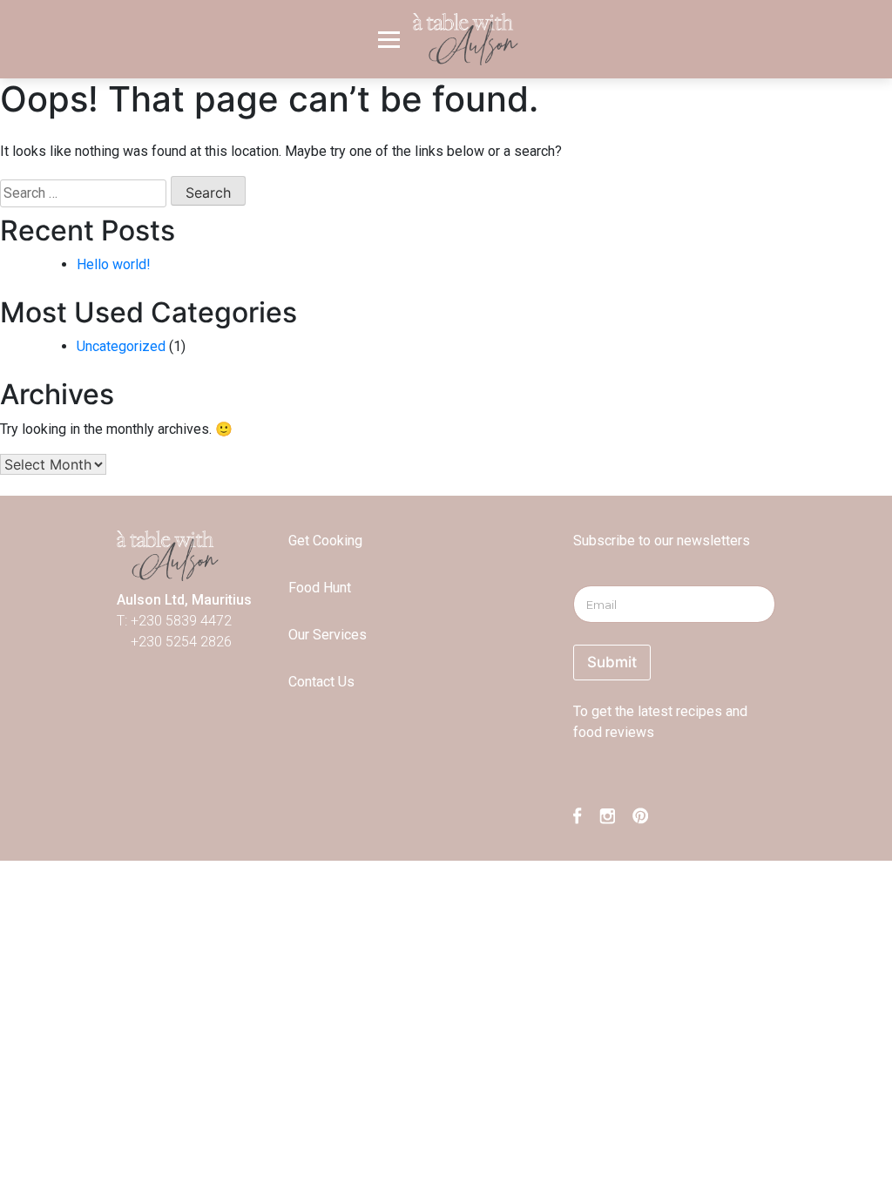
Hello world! (114, 264)
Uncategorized (121, 346)
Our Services (327, 634)
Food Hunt (319, 587)
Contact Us (321, 681)
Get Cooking (325, 540)
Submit (612, 662)
